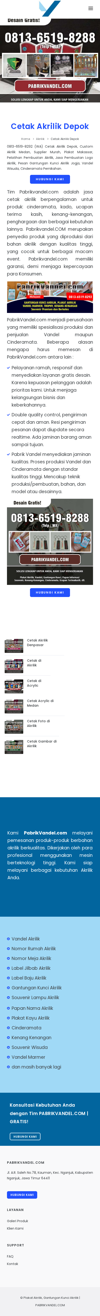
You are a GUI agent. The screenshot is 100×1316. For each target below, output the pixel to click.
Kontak (12, 1264)
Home (25, 139)
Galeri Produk (17, 1221)
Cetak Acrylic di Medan (40, 703)
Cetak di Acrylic (34, 683)
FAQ (10, 1256)
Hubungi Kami (50, 179)
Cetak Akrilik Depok (50, 126)
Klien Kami (15, 1228)
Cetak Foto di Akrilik (38, 723)
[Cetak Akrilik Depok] (50, 12)
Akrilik (40, 139)
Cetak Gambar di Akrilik (42, 743)
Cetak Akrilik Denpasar (37, 642)
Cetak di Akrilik (34, 663)
